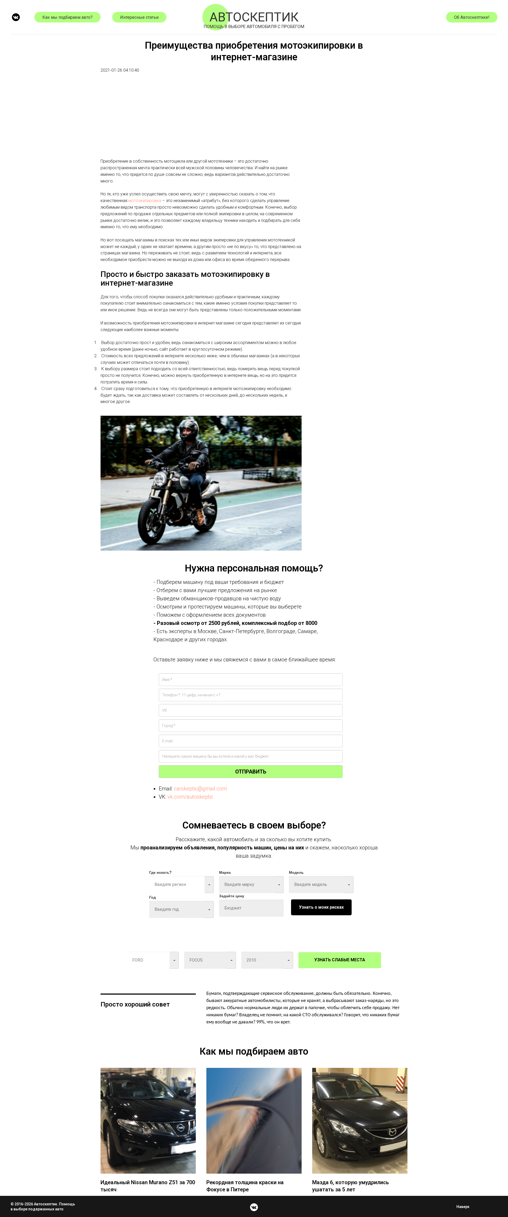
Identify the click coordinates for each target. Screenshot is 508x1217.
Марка (225, 872)
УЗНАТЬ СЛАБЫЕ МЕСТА (339, 959)
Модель (296, 872)
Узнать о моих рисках (321, 907)
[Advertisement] (201, 121)
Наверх (462, 1207)
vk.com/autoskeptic (190, 797)
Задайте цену (231, 895)
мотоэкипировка (144, 200)
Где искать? (160, 872)
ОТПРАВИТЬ (250, 771)
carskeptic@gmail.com (200, 788)
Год (152, 897)
